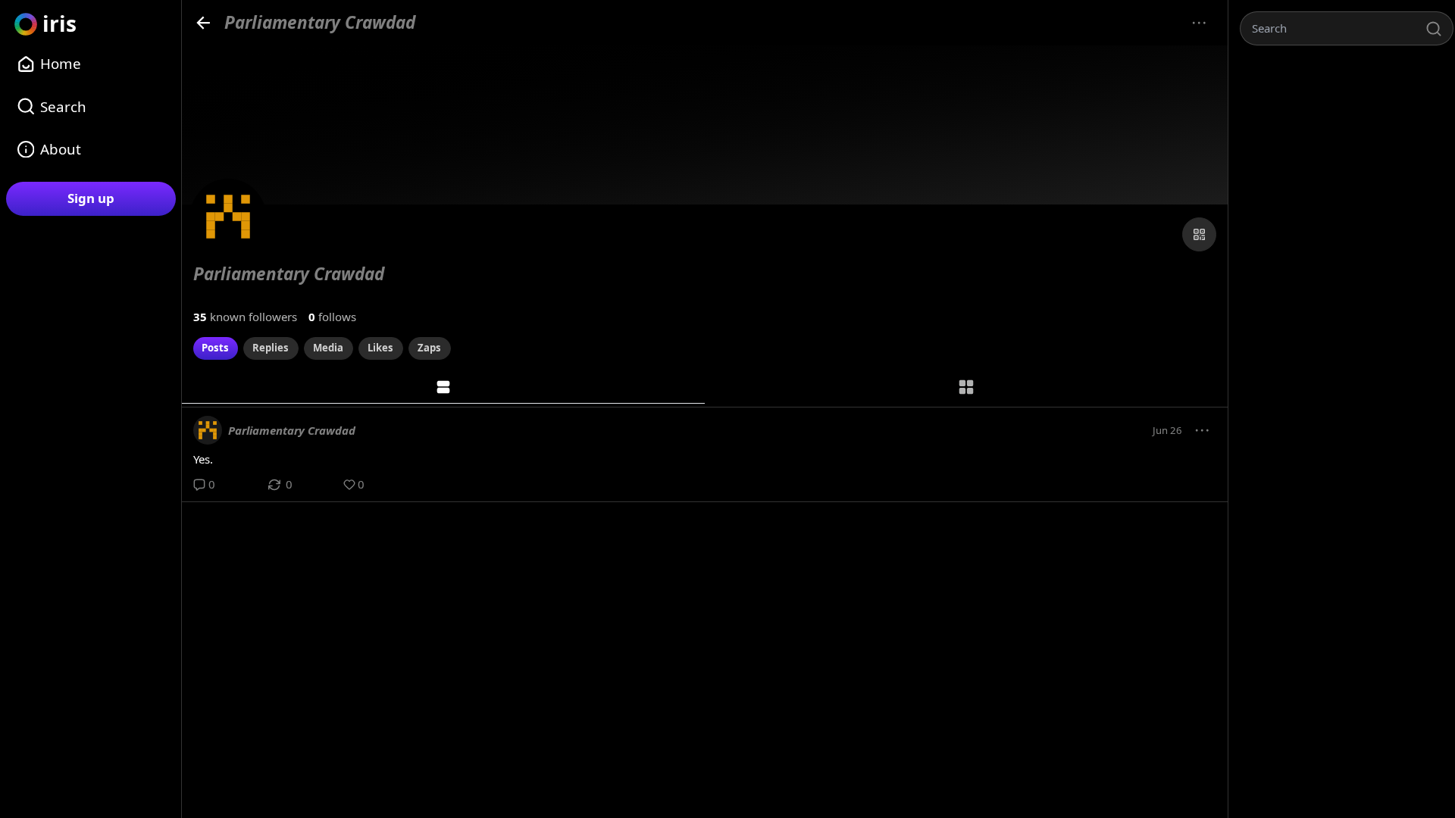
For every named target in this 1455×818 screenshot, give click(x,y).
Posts (215, 347)
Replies (270, 347)
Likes (380, 347)
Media (328, 347)
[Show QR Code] (1199, 234)
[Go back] (203, 22)
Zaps (429, 347)
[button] (1202, 430)
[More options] (1199, 23)
